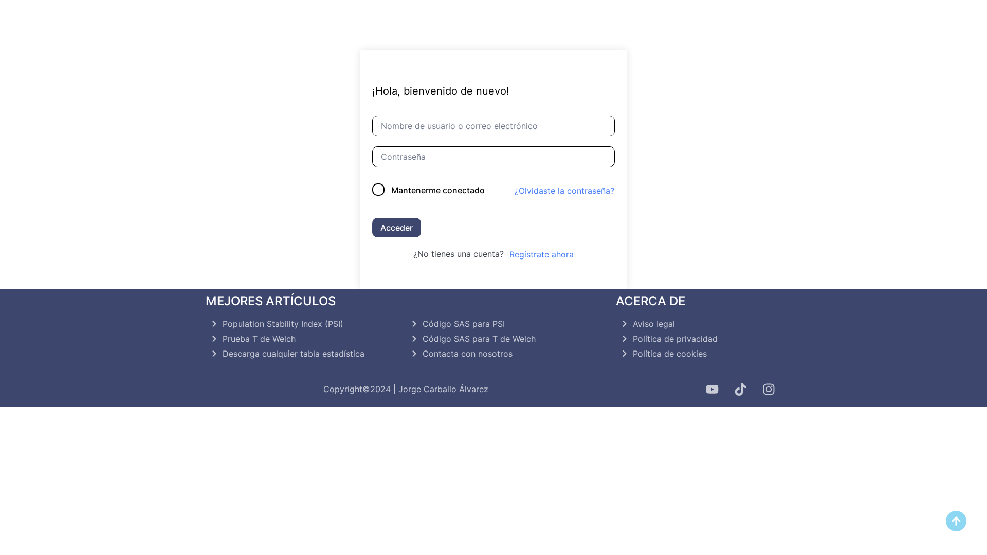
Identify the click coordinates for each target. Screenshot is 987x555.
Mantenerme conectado (438, 190)
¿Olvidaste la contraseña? (564, 191)
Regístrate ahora (541, 254)
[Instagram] (768, 389)
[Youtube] (712, 389)
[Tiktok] (740, 389)
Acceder (396, 228)
